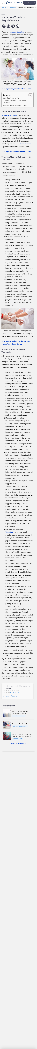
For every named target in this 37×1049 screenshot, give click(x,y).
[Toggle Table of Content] (29, 95)
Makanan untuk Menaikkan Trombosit (15, 105)
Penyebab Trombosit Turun (12, 98)
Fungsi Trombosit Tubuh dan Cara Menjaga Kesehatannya (21, 735)
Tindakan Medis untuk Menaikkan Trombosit (14, 101)
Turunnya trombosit (9, 115)
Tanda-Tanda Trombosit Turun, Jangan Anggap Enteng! (22, 712)
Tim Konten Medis (15, 693)
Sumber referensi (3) (11, 696)
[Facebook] (17, 26)
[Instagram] (8, 26)
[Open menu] (2, 3)
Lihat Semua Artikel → (18, 743)
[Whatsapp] (4, 26)
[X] (13, 26)
